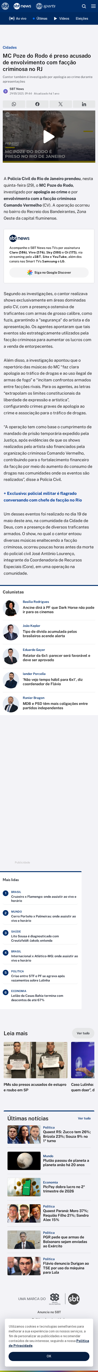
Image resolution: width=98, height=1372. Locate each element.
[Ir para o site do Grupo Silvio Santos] (41, 1299)
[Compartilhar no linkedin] (84, 104)
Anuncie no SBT (49, 1312)
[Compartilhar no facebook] (37, 104)
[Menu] (93, 6)
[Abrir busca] (83, 6)
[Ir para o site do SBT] (74, 1299)
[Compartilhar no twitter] (60, 104)
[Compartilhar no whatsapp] (14, 104)
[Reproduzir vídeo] (49, 137)
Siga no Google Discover (52, 272)
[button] (35, 1071)
